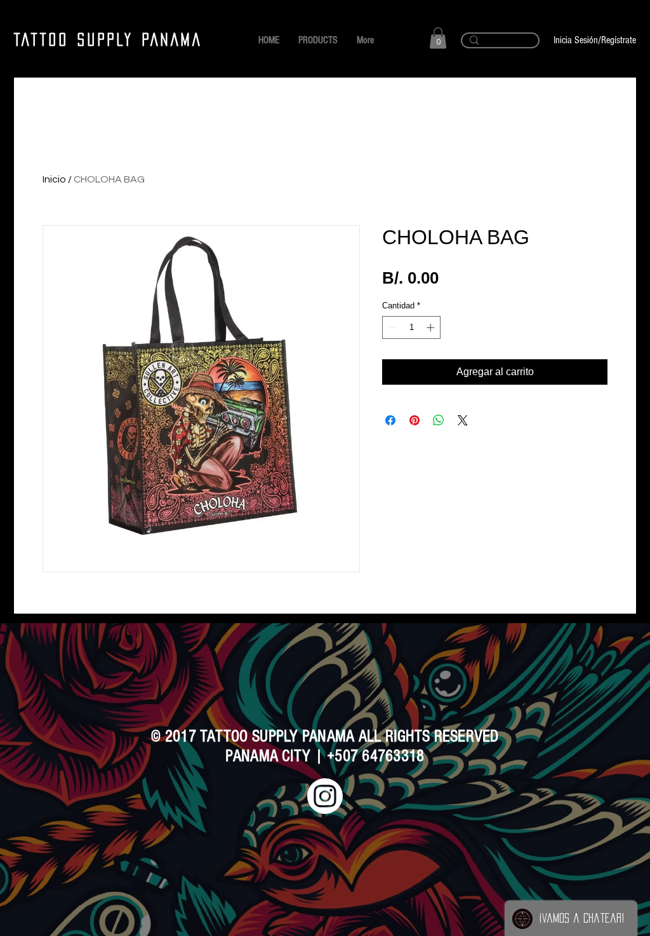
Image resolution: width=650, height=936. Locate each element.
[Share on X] (462, 420)
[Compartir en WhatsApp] (438, 420)
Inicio (54, 179)
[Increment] (431, 327)
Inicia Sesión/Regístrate (595, 40)
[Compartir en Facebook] (390, 420)
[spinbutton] (411, 327)
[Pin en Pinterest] (414, 420)
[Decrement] (391, 327)
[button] (438, 37)
